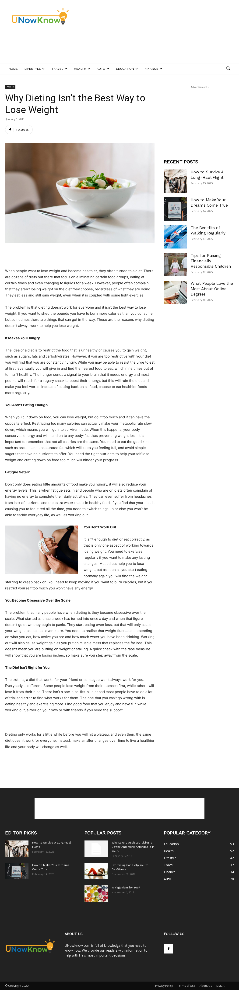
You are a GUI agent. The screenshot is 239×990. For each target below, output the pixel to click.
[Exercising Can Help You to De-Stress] (96, 871)
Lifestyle (32, 68)
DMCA (220, 986)
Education (125, 68)
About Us (206, 986)
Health (80, 68)
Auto (101, 68)
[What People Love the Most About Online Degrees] (175, 292)
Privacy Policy (164, 986)
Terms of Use (186, 986)
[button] (228, 69)
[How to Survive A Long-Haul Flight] (175, 181)
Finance (151, 68)
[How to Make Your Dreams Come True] (175, 209)
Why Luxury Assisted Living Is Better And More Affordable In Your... (133, 847)
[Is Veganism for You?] (96, 893)
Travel (57, 68)
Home (13, 68)
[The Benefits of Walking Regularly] (175, 236)
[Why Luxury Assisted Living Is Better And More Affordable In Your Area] (96, 848)
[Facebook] (168, 948)
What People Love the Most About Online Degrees (212, 288)
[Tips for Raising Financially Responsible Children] (175, 264)
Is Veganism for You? (126, 887)
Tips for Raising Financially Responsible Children (211, 261)
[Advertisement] (90, 46)
